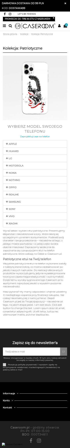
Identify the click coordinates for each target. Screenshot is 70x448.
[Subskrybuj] (63, 351)
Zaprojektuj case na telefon (35, 136)
